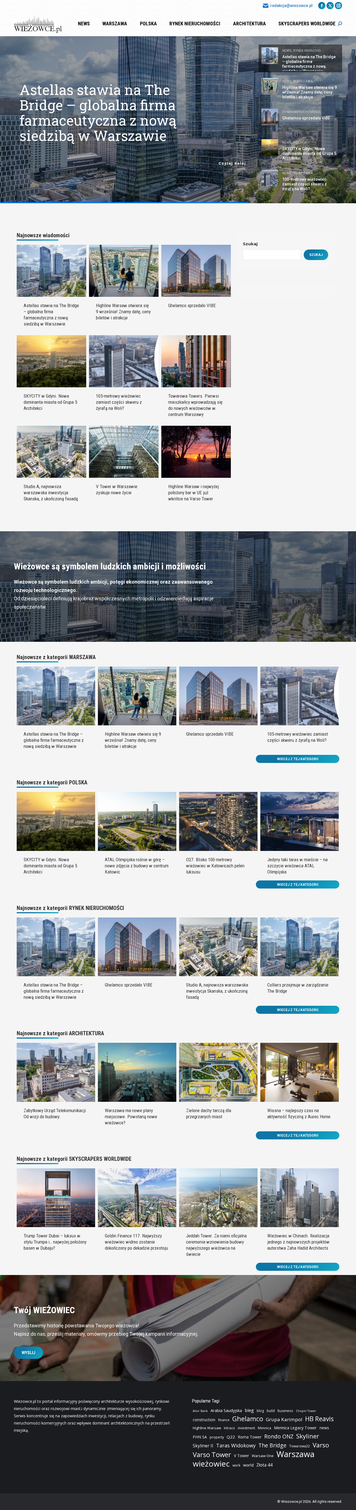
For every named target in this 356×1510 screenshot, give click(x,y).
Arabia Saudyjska (226, 1410)
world (248, 1465)
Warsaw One (263, 1455)
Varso (321, 1445)
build (271, 1410)
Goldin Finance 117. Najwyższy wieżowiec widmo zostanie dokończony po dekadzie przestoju (136, 1242)
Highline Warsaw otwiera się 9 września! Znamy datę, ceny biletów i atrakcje (94, 113)
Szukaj (250, 243)
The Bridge (272, 1445)
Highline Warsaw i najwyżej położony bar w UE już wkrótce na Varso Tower (193, 492)
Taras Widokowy (236, 1445)
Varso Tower (212, 1454)
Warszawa (295, 1454)
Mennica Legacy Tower (295, 1427)
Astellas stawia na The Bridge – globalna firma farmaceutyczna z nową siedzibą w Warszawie (54, 740)
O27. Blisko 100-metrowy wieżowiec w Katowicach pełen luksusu (215, 866)
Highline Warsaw (207, 1427)
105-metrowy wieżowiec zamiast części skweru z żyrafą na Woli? (119, 402)
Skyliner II (203, 1446)
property (217, 1437)
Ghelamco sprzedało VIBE (192, 305)
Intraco (229, 1428)
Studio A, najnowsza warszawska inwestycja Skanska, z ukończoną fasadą (51, 492)
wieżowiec (211, 1463)
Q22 (231, 1437)
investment (246, 1428)
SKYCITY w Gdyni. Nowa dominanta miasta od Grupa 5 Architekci (50, 402)
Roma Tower (249, 1437)
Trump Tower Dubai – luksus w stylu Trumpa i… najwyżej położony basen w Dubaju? (55, 1242)
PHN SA (200, 1437)
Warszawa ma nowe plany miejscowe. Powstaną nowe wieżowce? (131, 1116)
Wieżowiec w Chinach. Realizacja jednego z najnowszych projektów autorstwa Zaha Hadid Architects (298, 1242)
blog (260, 1410)
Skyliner (307, 1436)
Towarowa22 (299, 1446)
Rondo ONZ (278, 1436)
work (236, 1465)
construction (204, 1419)
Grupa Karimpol (284, 1419)
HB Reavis (319, 1419)
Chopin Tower (306, 1411)
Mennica (264, 1428)
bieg (249, 1410)
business (285, 1410)
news (324, 1427)
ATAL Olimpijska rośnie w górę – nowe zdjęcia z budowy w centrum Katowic (137, 866)
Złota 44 (264, 1465)
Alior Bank (200, 1411)
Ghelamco (247, 1418)
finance (223, 1420)
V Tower (241, 1455)
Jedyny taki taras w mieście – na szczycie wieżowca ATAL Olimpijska (297, 866)
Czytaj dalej (232, 163)
